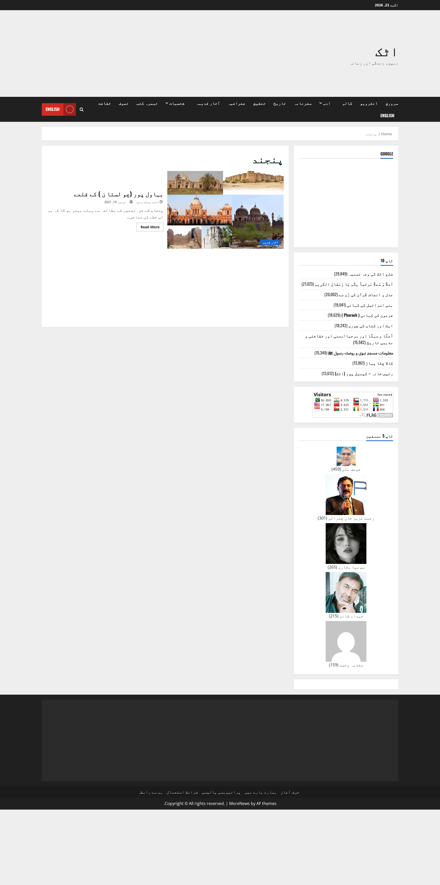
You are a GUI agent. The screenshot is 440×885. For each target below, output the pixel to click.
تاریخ (279, 103)
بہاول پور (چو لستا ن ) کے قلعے (225, 210)
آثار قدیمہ (208, 103)
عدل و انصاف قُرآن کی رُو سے (366, 294)
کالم (347, 103)
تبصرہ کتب (147, 103)
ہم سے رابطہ (150, 792)
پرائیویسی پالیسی (221, 792)
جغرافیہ (236, 103)
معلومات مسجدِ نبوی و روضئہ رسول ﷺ (360, 353)
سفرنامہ (303, 103)
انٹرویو (369, 103)
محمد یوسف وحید (147, 202)
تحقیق (259, 103)
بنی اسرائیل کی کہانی (370, 305)
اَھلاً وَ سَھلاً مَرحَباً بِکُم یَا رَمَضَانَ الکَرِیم (354, 284)
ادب (327, 103)
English (387, 115)
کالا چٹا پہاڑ (379, 363)
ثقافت (104, 103)
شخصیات (177, 103)
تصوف (124, 103)
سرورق (392, 103)
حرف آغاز (290, 792)
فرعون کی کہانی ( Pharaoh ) (367, 315)
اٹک (386, 50)
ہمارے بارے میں (260, 792)
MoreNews (239, 803)
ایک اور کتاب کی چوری (370, 325)
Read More (147, 227)
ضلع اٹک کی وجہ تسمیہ (370, 274)
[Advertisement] (147, 53)
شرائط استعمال (182, 792)
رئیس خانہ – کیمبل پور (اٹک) (364, 373)
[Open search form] (82, 109)
